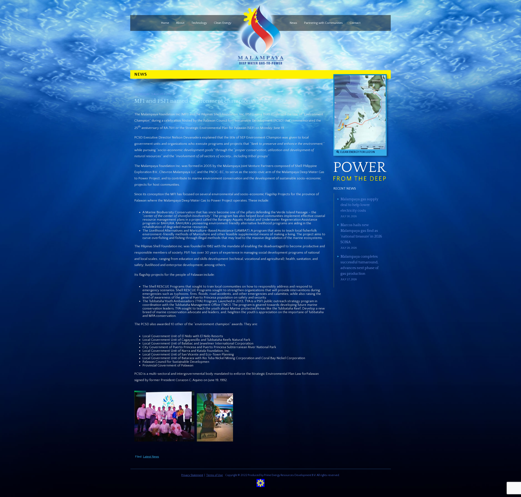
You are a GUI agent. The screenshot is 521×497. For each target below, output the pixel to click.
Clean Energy (222, 23)
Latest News (151, 456)
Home (165, 23)
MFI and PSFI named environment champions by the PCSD (210, 101)
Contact (355, 23)
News (293, 23)
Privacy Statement (192, 475)
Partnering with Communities (323, 23)
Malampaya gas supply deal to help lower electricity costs (359, 205)
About (180, 23)
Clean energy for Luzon (357, 152)
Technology (199, 23)
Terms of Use (214, 475)
